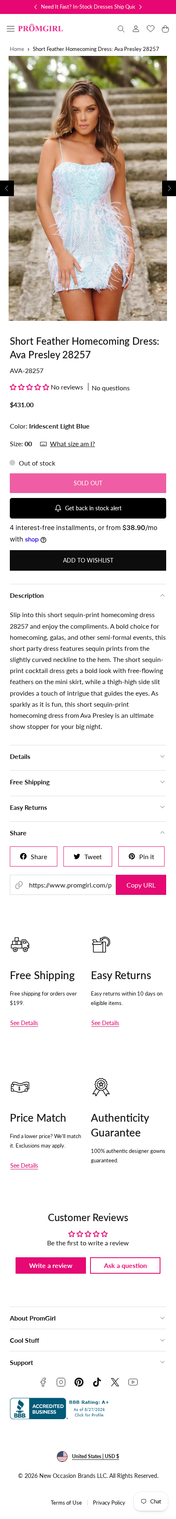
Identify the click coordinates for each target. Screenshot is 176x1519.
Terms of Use (66, 1503)
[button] (10, 28)
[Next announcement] (140, 7)
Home (17, 49)
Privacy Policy (109, 1503)
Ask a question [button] (125, 1265)
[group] (88, 188)
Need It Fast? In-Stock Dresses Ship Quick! (90, 6)
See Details (24, 1022)
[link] (136, 28)
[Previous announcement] (36, 7)
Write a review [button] (50, 1265)
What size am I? (72, 443)
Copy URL (141, 885)
